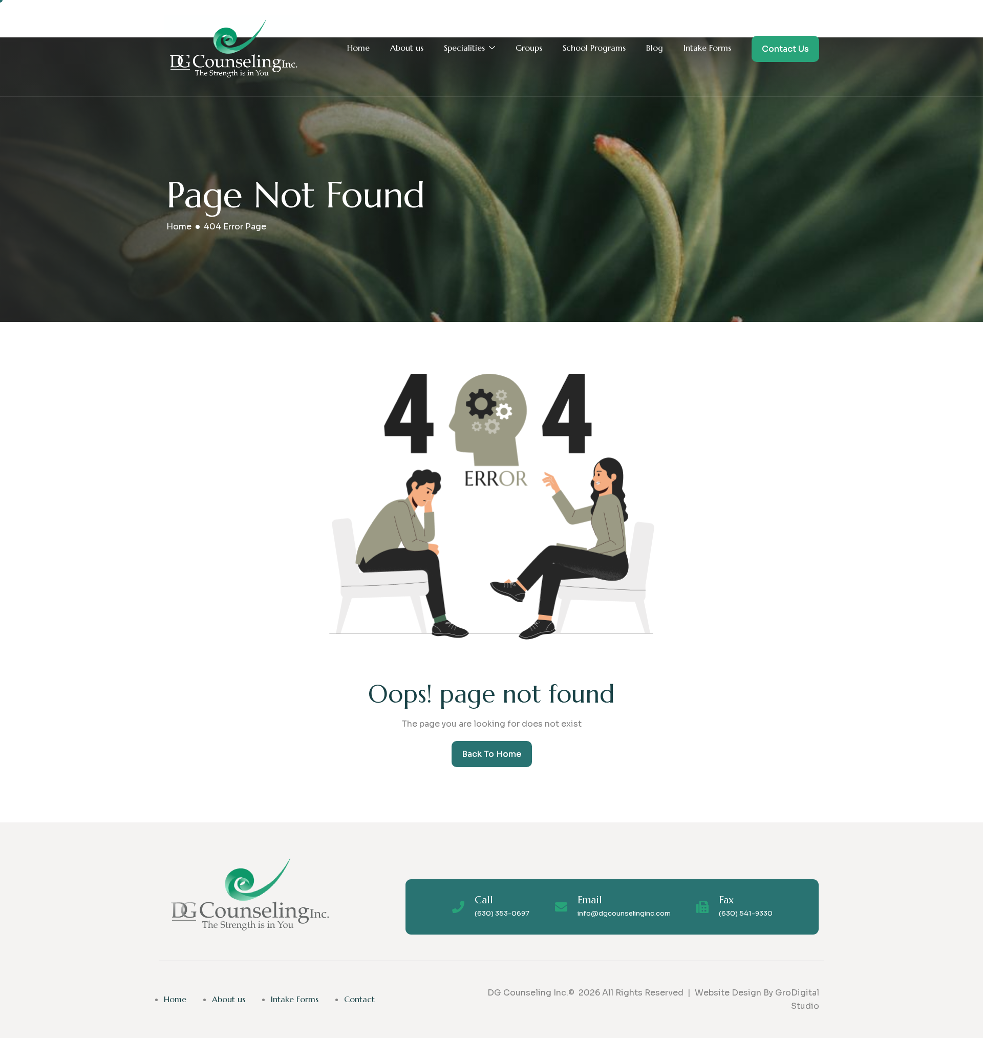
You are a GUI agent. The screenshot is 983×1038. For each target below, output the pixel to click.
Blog (654, 48)
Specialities (464, 48)
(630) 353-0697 (502, 913)
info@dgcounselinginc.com (624, 913)
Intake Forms (707, 48)
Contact (359, 999)
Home (358, 48)
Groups (529, 48)
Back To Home (492, 754)
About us (406, 48)
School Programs (594, 48)
